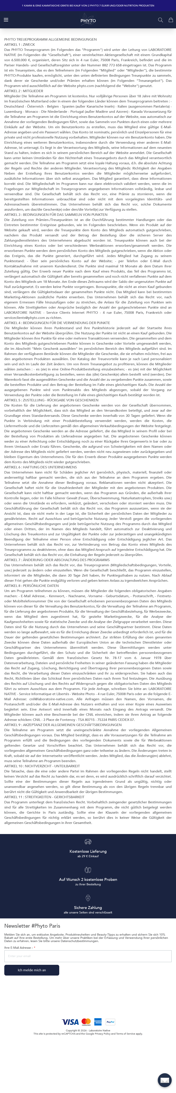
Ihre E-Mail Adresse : (19, 947)
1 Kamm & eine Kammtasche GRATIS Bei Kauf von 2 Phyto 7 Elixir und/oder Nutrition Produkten (88, 5)
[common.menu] (6, 19)
